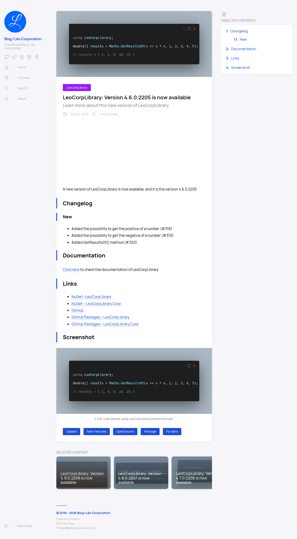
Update (71, 431)
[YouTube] (21, 58)
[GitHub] (7, 58)
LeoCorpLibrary (76, 87)
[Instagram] (29, 58)
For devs (172, 431)
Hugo (71, 523)
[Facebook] (36, 58)
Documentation (243, 48)
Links (235, 58)
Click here (71, 269)
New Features (96, 431)
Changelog (239, 31)
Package (150, 431)
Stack (68, 528)
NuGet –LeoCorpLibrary (91, 296)
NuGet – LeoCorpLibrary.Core (96, 303)
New (243, 39)
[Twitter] (14, 58)
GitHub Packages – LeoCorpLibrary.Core (105, 324)
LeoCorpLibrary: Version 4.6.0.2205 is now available (127, 97)
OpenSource (125, 431)
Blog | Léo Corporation (23, 38)
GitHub (77, 310)
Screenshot (240, 67)
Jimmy (91, 528)
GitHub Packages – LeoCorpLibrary (101, 317)
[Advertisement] (134, 148)
